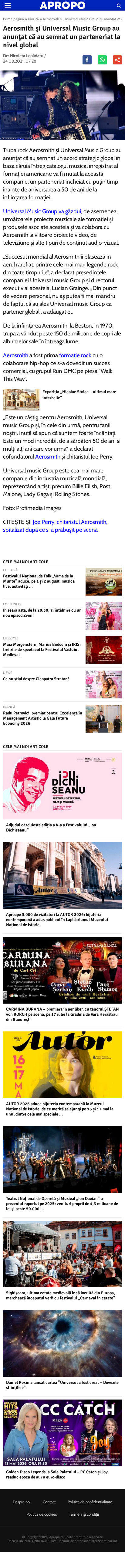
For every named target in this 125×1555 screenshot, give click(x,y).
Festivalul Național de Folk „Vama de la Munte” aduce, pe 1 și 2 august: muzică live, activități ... (39, 581)
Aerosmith (15, 355)
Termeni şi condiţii (84, 1514)
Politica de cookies (41, 1514)
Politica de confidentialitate (90, 1501)
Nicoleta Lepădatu (26, 55)
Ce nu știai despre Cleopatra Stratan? (36, 678)
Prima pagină (13, 19)
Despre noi (22, 1501)
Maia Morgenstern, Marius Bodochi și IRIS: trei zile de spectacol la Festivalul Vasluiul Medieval (42, 649)
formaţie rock (75, 355)
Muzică (33, 19)
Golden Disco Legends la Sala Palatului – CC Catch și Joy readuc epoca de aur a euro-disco (57, 1474)
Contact (49, 1501)
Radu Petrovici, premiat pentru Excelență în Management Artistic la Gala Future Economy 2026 (42, 718)
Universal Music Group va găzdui (42, 211)
